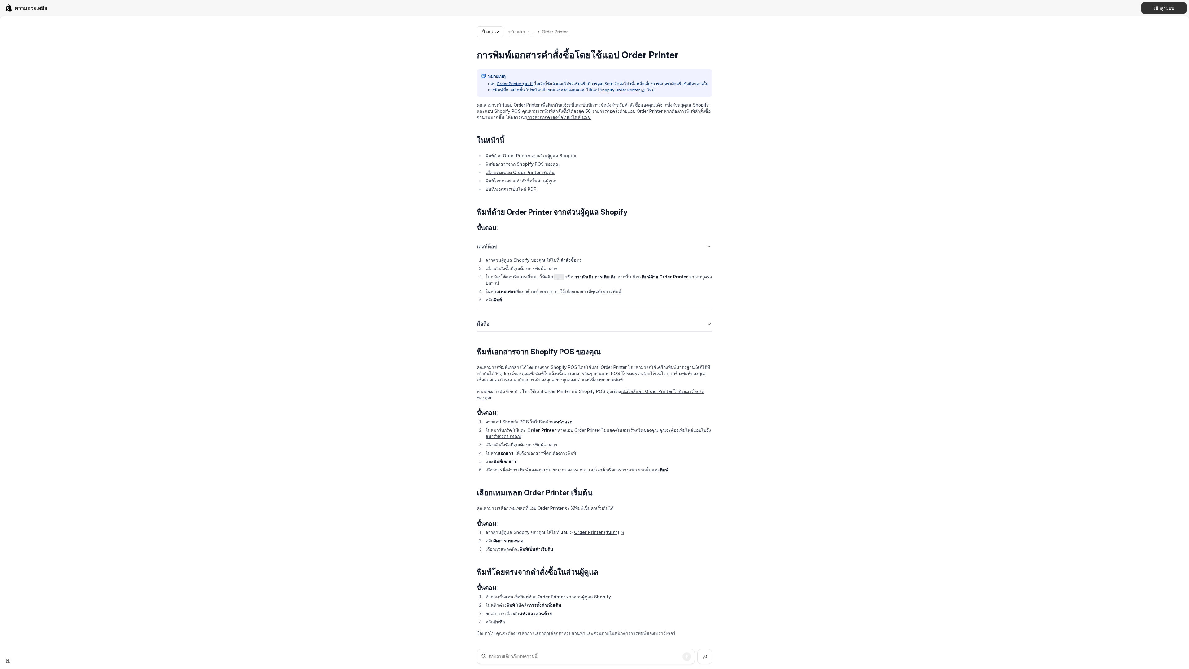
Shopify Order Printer (620, 89)
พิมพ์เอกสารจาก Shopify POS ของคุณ (523, 164)
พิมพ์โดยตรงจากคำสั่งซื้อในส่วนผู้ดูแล (521, 180)
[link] (26, 8)
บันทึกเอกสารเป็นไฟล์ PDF (511, 189)
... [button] (533, 31)
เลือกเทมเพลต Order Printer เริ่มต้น (520, 172)
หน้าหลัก (516, 31)
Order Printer (555, 31)
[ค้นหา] (686, 656)
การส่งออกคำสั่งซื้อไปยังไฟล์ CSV (559, 117)
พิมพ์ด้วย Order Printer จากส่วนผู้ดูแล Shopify (531, 155)
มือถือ (483, 324)
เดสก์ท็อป (487, 246)
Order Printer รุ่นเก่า (515, 83)
